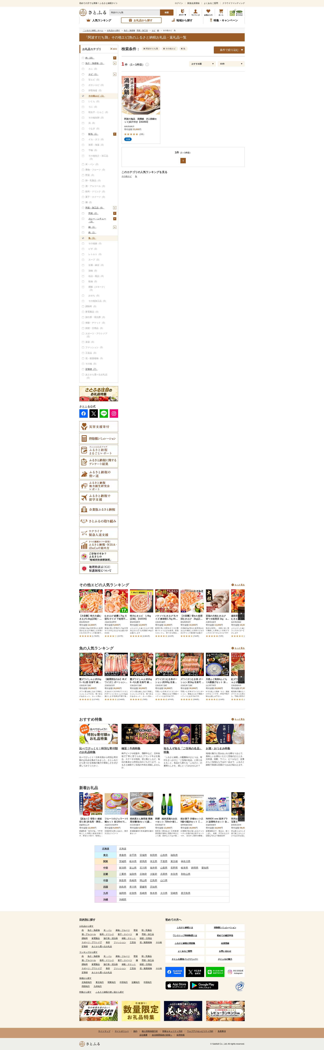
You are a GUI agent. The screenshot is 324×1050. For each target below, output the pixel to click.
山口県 (163, 880)
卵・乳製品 (147, 930)
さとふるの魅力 (225, 959)
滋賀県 (133, 874)
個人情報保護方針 (150, 1031)
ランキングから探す (88, 952)
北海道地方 (87, 982)
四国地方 (86, 986)
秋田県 (153, 855)
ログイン (179, 3)
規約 (135, 1031)
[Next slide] (241, 613)
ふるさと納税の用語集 (185, 943)
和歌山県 (185, 874)
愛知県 (205, 867)
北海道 (105, 848)
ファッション (120, 942)
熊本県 (153, 893)
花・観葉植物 (146, 942)
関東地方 (112, 982)
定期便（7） (91, 369)
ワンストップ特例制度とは (185, 935)
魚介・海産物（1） (94, 63)
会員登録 (225, 943)
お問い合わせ (225, 951)
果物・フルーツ (123, 930)
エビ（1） (93, 74)
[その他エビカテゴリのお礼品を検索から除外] (165, 48)
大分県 (163, 893)
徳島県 (122, 886)
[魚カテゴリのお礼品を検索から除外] (182, 48)
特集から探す (85, 992)
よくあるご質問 (211, 3)
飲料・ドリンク (107, 934)
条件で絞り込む (229, 49)
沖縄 (105, 899)
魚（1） (92, 238)
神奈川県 (185, 861)
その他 (159, 942)
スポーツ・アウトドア (92, 942)
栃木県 (133, 861)
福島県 (174, 855)
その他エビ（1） (96, 96)
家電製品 (96, 938)
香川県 (133, 886)
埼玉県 (153, 861)
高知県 (153, 886)
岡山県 (143, 880)
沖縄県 (122, 899)
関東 (105, 861)
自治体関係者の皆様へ (162, 1035)
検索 (167, 12)
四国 (105, 886)
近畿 (105, 874)
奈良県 (174, 874)
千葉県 (163, 861)
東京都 (174, 861)
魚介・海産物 (94, 930)
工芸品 (133, 942)
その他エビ (127, 176)
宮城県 (143, 855)
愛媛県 (143, 886)
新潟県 (122, 867)
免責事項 (222, 1031)
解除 (115, 49)
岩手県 (133, 855)
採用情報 (181, 1035)
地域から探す (85, 978)
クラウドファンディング (233, 3)
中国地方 (148, 982)
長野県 (174, 867)
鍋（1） (92, 227)
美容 (108, 942)
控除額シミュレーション (225, 927)
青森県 (122, 855)
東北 (105, 855)
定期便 (85, 946)
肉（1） (92, 232)
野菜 (136, 930)
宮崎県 (174, 893)
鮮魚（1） (93, 134)
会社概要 (143, 1035)
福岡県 (122, 893)
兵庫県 (163, 874)
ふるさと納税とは (185, 927)
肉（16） (89, 58)
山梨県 (163, 867)
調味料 (85, 938)
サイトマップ (104, 1031)
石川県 (143, 867)
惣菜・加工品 (148, 934)
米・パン (108, 930)
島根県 (133, 880)
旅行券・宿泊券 (111, 938)
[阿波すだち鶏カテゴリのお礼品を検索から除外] (145, 48)
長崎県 (143, 893)
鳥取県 (122, 880)
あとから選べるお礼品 (102, 946)
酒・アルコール (89, 934)
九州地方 (98, 986)
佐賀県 (133, 893)
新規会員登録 (193, 3)
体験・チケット (129, 938)
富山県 (133, 867)
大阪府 (153, 874)
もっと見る (240, 585)
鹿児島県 (185, 893)
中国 (105, 880)
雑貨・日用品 (146, 938)
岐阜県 (184, 867)
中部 (105, 867)
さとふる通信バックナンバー (185, 959)
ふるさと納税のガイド (182, 12)
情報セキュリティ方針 (172, 1031)
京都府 (143, 874)
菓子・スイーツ (125, 934)
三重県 (122, 874)
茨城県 (122, 861)
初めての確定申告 (225, 935)
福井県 (153, 867)
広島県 (153, 880)
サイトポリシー (122, 1031)
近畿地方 (136, 982)
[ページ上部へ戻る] (312, 1028)
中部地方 (124, 982)
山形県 (163, 855)
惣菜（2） (93, 213)
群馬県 (143, 861)
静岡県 (194, 867)
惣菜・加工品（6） (94, 207)
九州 (105, 893)
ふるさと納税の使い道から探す (110, 992)
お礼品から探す (86, 926)
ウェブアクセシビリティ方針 (200, 1031)
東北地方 (100, 982)
